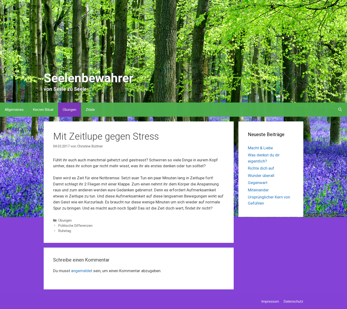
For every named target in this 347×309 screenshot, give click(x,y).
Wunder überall (261, 175)
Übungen (69, 109)
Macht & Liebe (260, 148)
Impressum (270, 301)
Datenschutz (293, 301)
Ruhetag (64, 231)
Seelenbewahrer (88, 78)
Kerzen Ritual (43, 109)
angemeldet (81, 270)
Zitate (90, 109)
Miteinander (258, 190)
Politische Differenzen (75, 226)
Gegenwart (257, 182)
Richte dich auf (261, 168)
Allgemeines (14, 109)
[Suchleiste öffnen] (340, 110)
